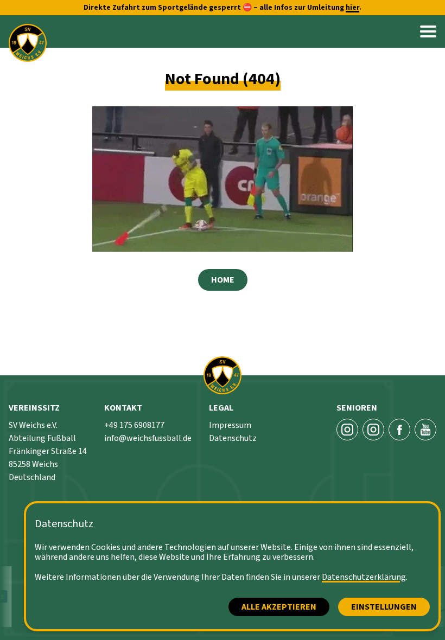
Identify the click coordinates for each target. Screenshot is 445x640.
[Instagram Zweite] (373, 429)
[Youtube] (425, 429)
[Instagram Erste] (347, 429)
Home (222, 280)
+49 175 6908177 (134, 425)
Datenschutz (233, 438)
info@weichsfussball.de (148, 438)
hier (352, 7)
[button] (428, 31)
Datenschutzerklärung (364, 577)
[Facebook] (399, 429)
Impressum (230, 425)
